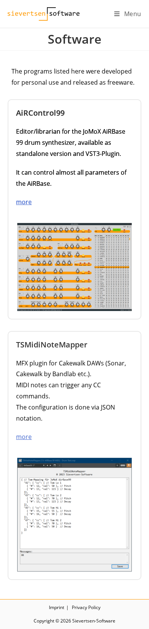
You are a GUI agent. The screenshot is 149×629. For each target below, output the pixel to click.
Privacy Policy (86, 607)
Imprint (56, 607)
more (24, 202)
